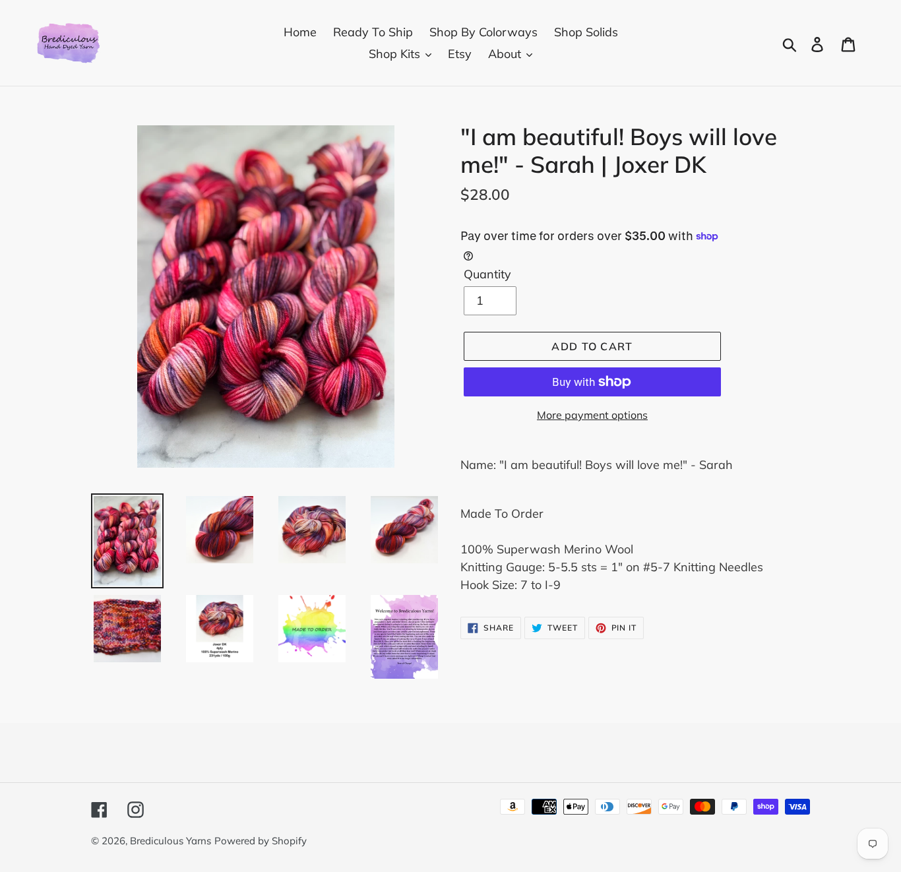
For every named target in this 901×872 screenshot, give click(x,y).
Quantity (487, 274)
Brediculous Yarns (170, 840)
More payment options (592, 414)
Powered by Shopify (260, 840)
